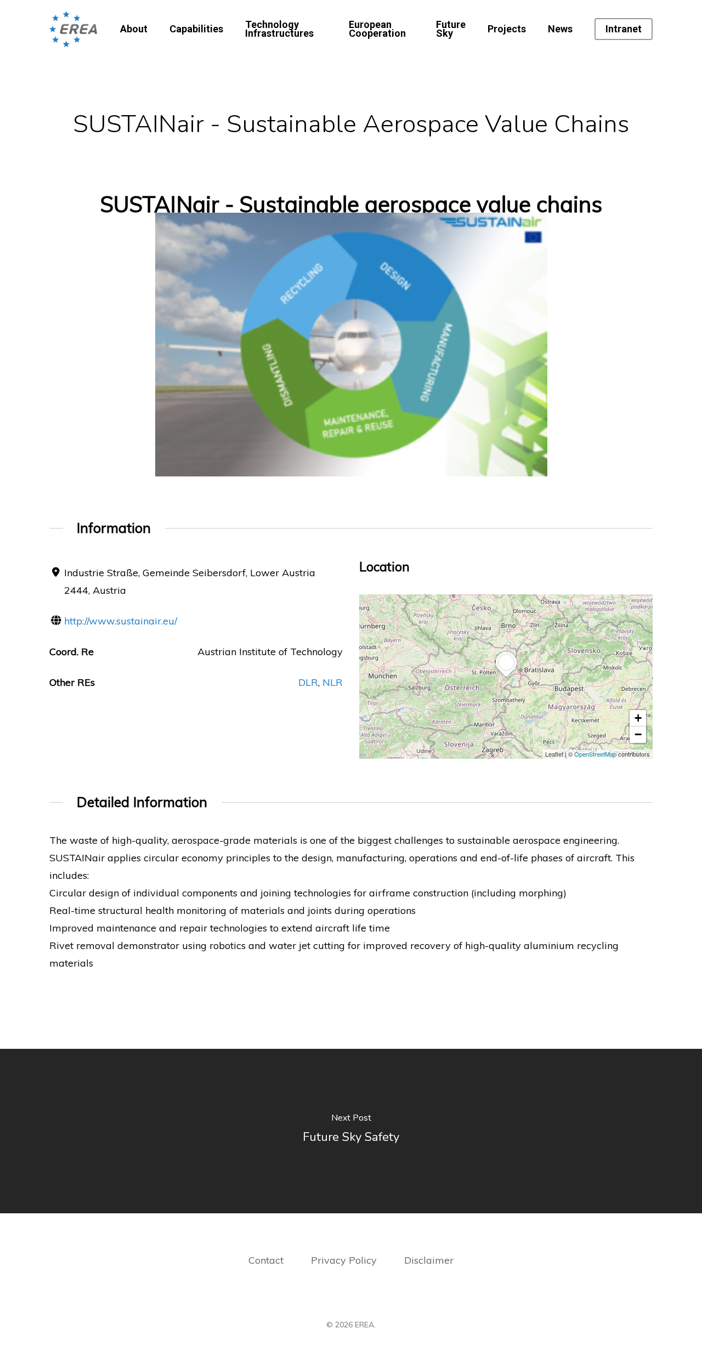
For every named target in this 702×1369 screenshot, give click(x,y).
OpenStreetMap (595, 753)
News (560, 29)
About (134, 29)
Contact (266, 1260)
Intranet (623, 29)
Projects (507, 29)
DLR (308, 682)
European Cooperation (377, 29)
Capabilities (196, 29)
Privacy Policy (345, 1260)
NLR (332, 682)
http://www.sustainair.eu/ (120, 621)
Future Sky (451, 29)
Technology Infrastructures (279, 29)
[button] (506, 677)
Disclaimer (429, 1260)
